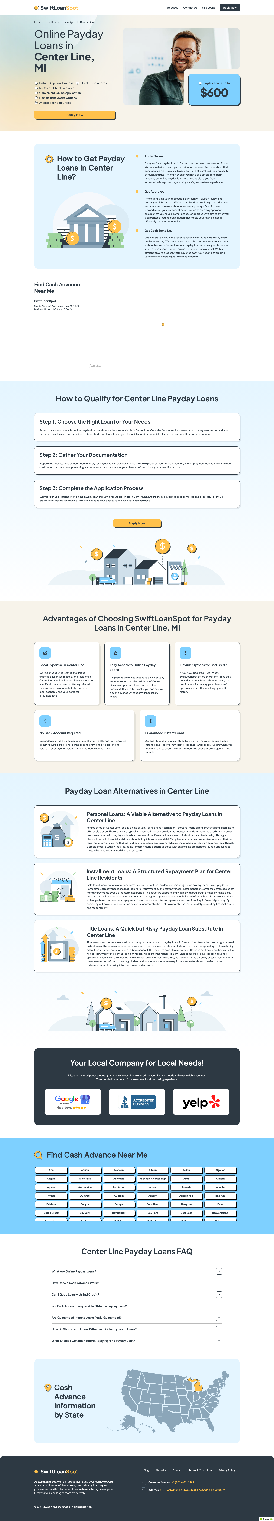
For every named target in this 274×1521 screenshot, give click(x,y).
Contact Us (190, 7)
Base (220, 1204)
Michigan (69, 22)
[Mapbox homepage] (94, 366)
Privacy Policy (227, 1470)
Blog (146, 1470)
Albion (153, 1170)
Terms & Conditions (200, 1470)
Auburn (152, 1195)
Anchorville (85, 1187)
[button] (163, 325)
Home (37, 22)
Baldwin (51, 1204)
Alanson (119, 1170)
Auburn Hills (186, 1195)
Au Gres (85, 1195)
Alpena (51, 1187)
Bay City (85, 1212)
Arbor (152, 1187)
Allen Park (85, 1178)
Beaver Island (220, 1212)
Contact (178, 1470)
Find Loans (208, 7)
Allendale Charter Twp (153, 1178)
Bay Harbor (118, 1212)
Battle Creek (51, 1212)
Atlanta (220, 1187)
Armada (186, 1187)
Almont (220, 1178)
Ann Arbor (119, 1187)
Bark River (153, 1204)
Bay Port (153, 1212)
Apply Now (230, 7)
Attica (51, 1195)
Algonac (220, 1170)
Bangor (85, 1204)
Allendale (118, 1178)
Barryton (186, 1204)
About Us (172, 7)
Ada (51, 1170)
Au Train (119, 1195)
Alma (186, 1178)
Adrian (85, 1170)
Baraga (119, 1204)
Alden (186, 1170)
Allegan (51, 1178)
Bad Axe (220, 1195)
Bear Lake (186, 1212)
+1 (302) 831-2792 (183, 1482)
